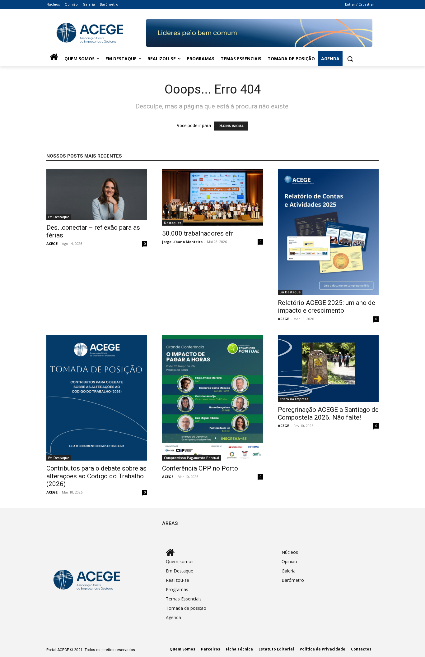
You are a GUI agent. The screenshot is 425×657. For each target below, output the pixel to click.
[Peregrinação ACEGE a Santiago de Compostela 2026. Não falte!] (328, 368)
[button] (350, 58)
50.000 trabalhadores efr (197, 233)
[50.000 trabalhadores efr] (212, 197)
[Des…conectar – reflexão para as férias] (96, 194)
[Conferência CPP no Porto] (212, 398)
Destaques (172, 223)
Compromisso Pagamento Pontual (191, 458)
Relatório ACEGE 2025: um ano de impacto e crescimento (326, 306)
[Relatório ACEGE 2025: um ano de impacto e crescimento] (328, 232)
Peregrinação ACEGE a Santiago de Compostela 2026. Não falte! (328, 413)
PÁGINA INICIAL (231, 126)
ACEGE (52, 243)
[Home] (53, 58)
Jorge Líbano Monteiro (182, 241)
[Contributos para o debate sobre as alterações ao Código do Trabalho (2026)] (96, 398)
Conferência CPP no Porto (200, 468)
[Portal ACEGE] (96, 32)
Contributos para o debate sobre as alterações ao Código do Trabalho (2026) (96, 476)
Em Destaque (58, 217)
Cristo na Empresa (294, 399)
